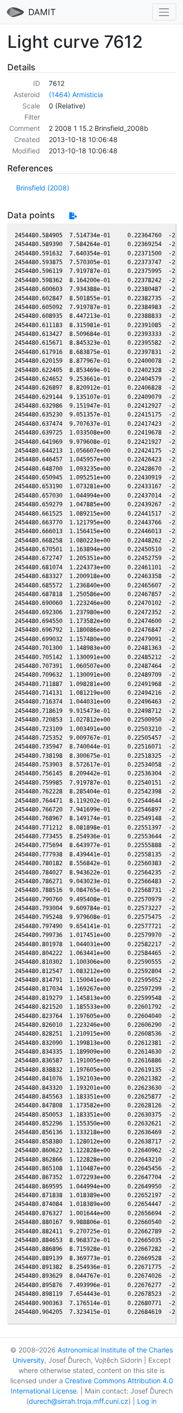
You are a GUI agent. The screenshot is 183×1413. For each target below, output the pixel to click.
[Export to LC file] (73, 215)
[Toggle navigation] (164, 12)
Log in (147, 1401)
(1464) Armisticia (76, 94)
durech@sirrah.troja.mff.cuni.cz (78, 1401)
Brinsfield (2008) (42, 188)
